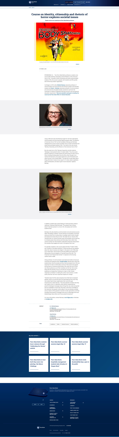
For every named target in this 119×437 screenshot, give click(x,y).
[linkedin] (36, 400)
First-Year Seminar (74, 408)
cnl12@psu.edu (52, 315)
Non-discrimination (55, 430)
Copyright (66, 430)
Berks (58, 324)
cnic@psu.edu (49, 299)
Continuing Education (72, 403)
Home (30, 7)
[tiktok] (43, 400)
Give (75, 2)
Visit (83, 2)
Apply (79, 2)
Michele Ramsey (61, 85)
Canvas (51, 400)
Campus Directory (74, 410)
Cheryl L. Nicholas (55, 88)
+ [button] (62, 402)
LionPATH (72, 405)
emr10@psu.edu (69, 297)
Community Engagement (53, 408)
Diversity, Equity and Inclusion (53, 414)
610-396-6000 (69, 425)
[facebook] (33, 400)
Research (72, 400)
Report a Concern (69, 2)
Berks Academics (74, 324)
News (33, 7)
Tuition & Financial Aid (53, 417)
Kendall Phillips (63, 261)
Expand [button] (77, 64)
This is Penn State (54, 402)
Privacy (51, 430)
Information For (77, 4)
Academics (63, 4)
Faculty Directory (74, 412)
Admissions (56, 4)
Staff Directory (74, 415)
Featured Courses (65, 324)
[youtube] (38, 400)
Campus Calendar (70, 4)
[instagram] (40, 400)
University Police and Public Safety (74, 418)
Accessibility (61, 430)
